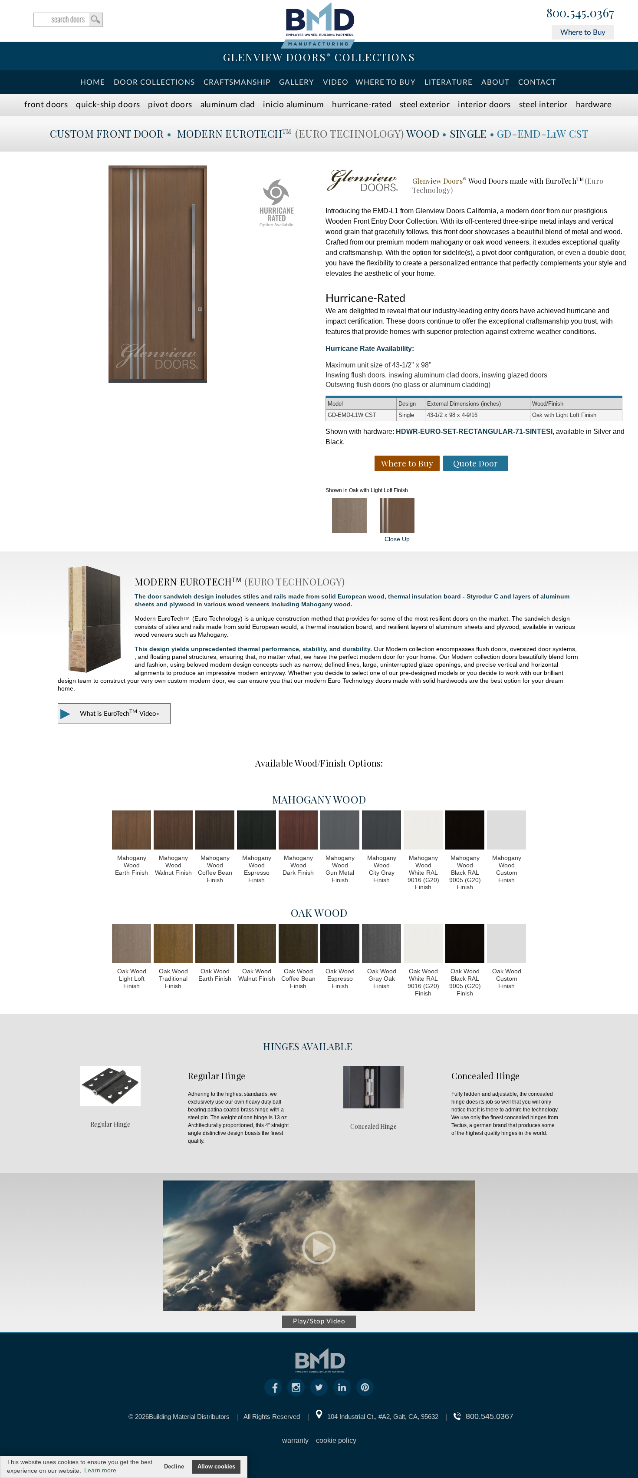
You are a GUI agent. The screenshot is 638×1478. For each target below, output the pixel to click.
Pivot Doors (170, 105)
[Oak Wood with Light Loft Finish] (349, 515)
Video (336, 82)
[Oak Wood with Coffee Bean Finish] (298, 944)
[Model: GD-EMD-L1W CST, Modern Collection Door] (158, 274)
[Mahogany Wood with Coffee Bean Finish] (214, 831)
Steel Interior (543, 105)
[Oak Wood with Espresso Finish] (339, 944)
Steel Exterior (425, 105)
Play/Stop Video (319, 1321)
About (495, 82)
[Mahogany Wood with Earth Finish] (131, 831)
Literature (448, 82)
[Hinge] (110, 1104)
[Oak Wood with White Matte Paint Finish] (423, 944)
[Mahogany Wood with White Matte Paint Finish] (423, 831)
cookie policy (336, 1440)
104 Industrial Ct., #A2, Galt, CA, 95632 (382, 1416)
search (68, 20)
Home (92, 82)
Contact (537, 82)
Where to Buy (582, 32)
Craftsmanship (237, 82)
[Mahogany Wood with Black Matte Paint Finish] (464, 831)
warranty (295, 1440)
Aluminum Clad (228, 105)
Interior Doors (484, 105)
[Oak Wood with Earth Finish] (214, 944)
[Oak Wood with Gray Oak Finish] (381, 944)
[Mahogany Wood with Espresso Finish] (256, 831)
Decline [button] (174, 1467)
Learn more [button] (100, 1470)
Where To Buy (385, 82)
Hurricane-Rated (361, 105)
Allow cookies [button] (216, 1467)
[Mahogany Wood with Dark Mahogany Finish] (298, 831)
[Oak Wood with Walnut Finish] (256, 944)
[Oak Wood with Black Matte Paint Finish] (464, 944)
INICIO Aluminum (293, 105)
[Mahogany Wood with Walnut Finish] (173, 831)
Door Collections (154, 82)
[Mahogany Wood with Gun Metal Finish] (339, 831)
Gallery (296, 82)
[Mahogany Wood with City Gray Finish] (381, 831)
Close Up (397, 539)
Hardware (594, 105)
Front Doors (46, 105)
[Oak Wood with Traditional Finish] (173, 944)
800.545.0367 (580, 13)
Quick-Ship (108, 105)
